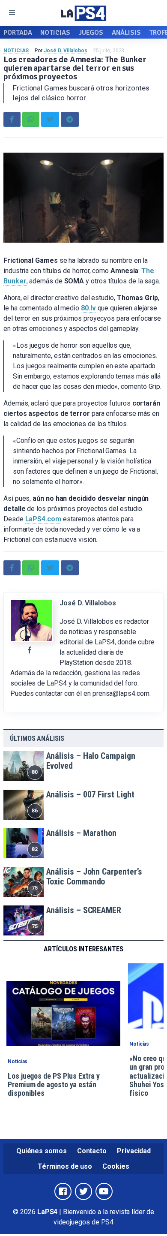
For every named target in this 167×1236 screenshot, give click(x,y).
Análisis (126, 32)
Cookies (115, 1166)
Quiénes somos (41, 1151)
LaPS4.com (43, 519)
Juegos (91, 32)
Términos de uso (65, 1166)
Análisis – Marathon (81, 833)
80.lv (88, 308)
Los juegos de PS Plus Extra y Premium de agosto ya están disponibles (54, 1084)
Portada (17, 32)
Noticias (55, 32)
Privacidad (134, 1151)
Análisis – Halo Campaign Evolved (90, 761)
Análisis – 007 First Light (90, 794)
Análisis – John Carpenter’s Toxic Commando (94, 876)
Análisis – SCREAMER (83, 910)
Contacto (92, 1151)
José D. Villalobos (65, 51)
